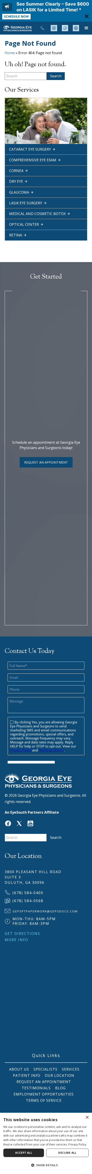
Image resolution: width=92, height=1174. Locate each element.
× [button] (87, 1117)
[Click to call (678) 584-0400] (42, 28)
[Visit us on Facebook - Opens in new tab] (8, 823)
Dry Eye (16, 181)
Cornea (16, 170)
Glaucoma (19, 192)
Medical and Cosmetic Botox (37, 213)
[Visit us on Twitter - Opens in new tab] (19, 823)
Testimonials (36, 1088)
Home (10, 52)
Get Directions (22, 933)
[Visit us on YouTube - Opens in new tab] (30, 823)
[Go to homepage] (17, 28)
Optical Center (24, 224)
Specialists (45, 1069)
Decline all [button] (67, 1153)
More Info (16, 939)
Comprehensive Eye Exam (32, 160)
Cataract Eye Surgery (30, 149)
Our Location (59, 1075)
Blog (60, 1088)
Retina (15, 235)
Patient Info (26, 1075)
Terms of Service (44, 1100)
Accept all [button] (23, 1153)
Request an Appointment (46, 462)
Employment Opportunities (44, 1094)
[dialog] (46, 1143)
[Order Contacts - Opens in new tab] (65, 28)
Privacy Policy (77, 1144)
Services (70, 1069)
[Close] (86, 16)
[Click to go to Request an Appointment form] (54, 28)
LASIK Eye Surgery (25, 203)
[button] (86, 28)
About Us (18, 1069)
